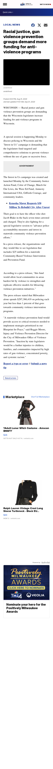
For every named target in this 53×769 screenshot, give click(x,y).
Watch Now (45, 4)
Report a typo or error (15, 363)
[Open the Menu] (4, 4)
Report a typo (10, 378)
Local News (11, 24)
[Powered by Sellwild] (45, 563)
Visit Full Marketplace (40, 397)
